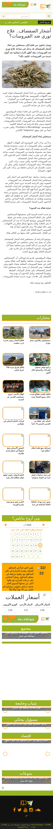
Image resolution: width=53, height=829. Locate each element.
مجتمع (26, 628)
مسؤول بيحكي (26, 719)
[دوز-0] (20, 6)
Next (48, 636)
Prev (5, 636)
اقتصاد (26, 735)
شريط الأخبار (44, 22)
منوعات (26, 773)
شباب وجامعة (26, 703)
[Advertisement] (26, 671)
